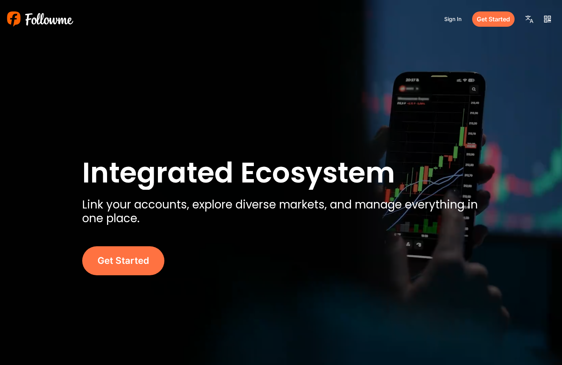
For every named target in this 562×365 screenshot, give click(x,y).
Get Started (493, 19)
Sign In (452, 19)
